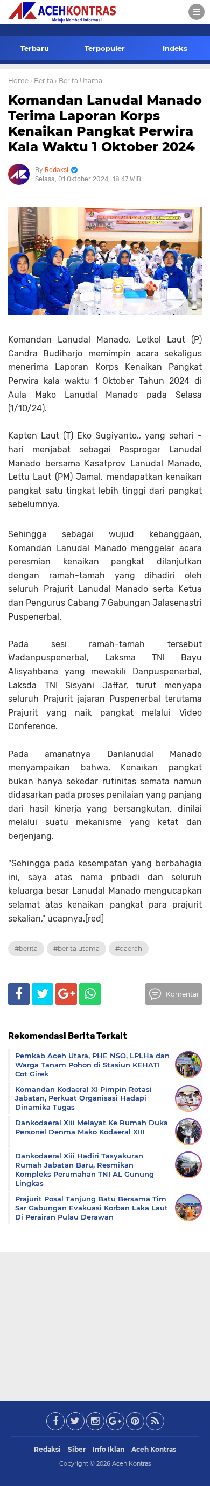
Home (18, 81)
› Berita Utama (78, 81)
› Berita (41, 81)
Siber (77, 1449)
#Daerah (128, 949)
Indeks (175, 48)
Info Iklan (108, 1449)
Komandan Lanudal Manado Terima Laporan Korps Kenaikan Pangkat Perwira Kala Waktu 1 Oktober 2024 (105, 123)
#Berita (26, 949)
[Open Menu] (196, 12)
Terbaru (34, 48)
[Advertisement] (105, 1325)
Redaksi (47, 1449)
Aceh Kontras (153, 1449)
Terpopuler (105, 48)
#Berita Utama (76, 949)
